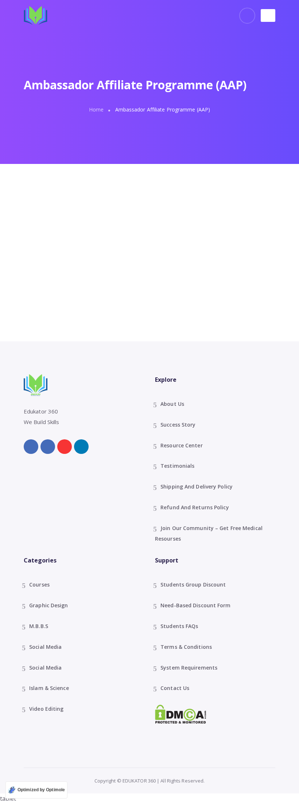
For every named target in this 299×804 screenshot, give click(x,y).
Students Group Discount (193, 584)
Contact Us (174, 688)
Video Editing (46, 708)
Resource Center (181, 445)
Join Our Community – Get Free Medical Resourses (209, 533)
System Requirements (188, 667)
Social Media (45, 646)
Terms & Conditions (186, 646)
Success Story (177, 424)
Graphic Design (48, 605)
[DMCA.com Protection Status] (180, 714)
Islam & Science (49, 688)
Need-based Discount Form (195, 605)
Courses (39, 584)
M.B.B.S (38, 626)
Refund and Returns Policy (194, 507)
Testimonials (177, 465)
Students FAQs (179, 626)
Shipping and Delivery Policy (196, 486)
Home (96, 109)
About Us (172, 403)
